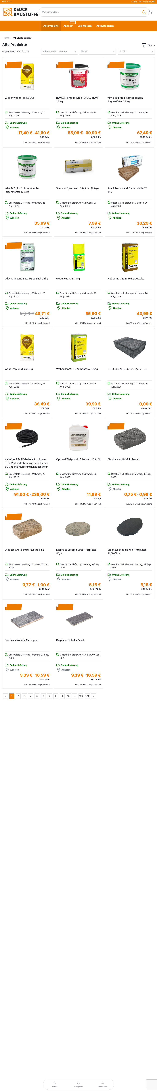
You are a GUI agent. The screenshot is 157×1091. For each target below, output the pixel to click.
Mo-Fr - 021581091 (144, 1)
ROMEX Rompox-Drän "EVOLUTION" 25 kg (77, 99)
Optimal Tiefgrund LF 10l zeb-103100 (78, 459)
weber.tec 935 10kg (68, 278)
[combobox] (59, 52)
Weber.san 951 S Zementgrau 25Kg (77, 368)
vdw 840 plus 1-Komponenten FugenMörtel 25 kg (125, 99)
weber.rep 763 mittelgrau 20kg (125, 278)
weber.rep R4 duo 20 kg (19, 368)
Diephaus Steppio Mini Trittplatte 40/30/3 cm (127, 551)
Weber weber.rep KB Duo (20, 97)
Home (6, 37)
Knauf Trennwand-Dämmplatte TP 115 (127, 190)
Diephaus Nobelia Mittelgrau (21, 640)
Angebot (68, 25)
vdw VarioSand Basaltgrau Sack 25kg (26, 278)
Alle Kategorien (105, 25)
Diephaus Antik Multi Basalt (123, 459)
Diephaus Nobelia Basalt (70, 640)
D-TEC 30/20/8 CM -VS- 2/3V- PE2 (127, 368)
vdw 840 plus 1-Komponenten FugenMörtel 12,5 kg (22, 190)
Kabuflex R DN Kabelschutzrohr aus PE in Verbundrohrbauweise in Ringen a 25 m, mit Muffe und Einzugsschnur (26, 463)
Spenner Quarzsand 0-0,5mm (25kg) (77, 188)
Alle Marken (85, 25)
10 (68, 696)
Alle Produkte (51, 25)
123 (81, 696)
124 (87, 696)
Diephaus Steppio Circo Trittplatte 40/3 (76, 551)
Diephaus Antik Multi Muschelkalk (24, 549)
